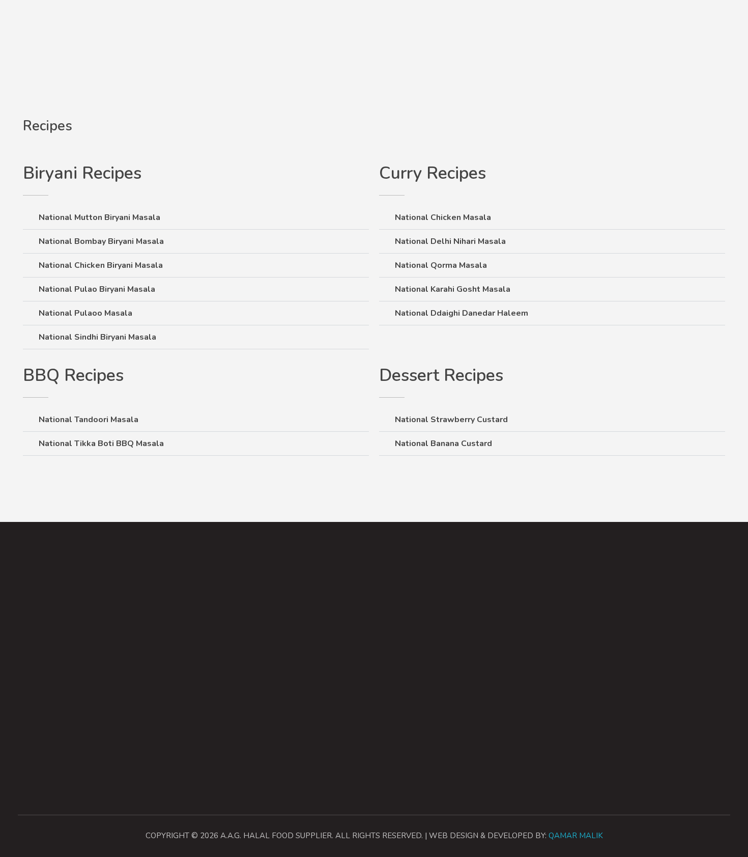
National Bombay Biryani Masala (101, 241)
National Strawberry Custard (451, 419)
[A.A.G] (30, 21)
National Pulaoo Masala (85, 313)
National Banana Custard (443, 443)
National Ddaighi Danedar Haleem (461, 313)
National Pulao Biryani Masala (97, 289)
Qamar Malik (576, 836)
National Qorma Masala (441, 265)
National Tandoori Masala (88, 419)
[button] (196, 218)
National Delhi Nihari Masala (450, 241)
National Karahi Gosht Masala (452, 289)
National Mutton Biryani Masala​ (99, 217)
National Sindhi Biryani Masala (97, 337)
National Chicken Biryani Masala (101, 265)
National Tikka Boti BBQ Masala (101, 443)
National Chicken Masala (443, 217)
